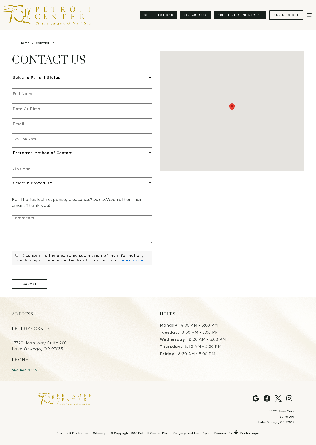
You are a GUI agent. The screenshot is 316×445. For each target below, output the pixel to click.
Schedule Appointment (240, 15)
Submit (30, 284)
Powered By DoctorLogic (236, 433)
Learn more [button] (132, 260)
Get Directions (158, 15)
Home (24, 43)
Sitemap (99, 433)
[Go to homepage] (67, 15)
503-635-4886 (195, 15)
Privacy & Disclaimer (72, 433)
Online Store (286, 15)
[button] (232, 107)
